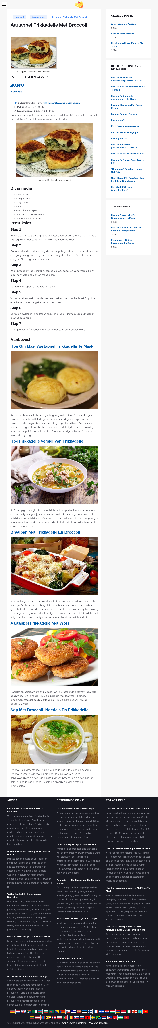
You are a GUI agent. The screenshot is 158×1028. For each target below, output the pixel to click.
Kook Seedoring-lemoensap (125, 126)
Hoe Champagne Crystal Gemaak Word (77, 844)
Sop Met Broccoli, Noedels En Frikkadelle (49, 710)
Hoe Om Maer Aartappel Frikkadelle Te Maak (51, 346)
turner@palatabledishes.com (64, 102)
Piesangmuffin (118, 120)
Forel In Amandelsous (122, 33)
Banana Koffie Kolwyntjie (124, 132)
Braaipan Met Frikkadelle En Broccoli (45, 532)
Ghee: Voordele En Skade (124, 24)
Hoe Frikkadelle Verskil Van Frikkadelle (46, 441)
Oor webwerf (68, 1023)
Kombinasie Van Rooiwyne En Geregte (77, 918)
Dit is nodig (17, 84)
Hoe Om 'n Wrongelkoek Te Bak (127, 153)
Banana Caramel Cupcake (124, 114)
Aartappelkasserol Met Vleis (120, 961)
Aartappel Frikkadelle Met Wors (40, 623)
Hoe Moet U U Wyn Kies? (70, 958)
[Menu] (4, 4)
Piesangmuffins (119, 138)
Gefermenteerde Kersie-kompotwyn (75, 808)
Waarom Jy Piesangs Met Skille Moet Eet (28, 936)
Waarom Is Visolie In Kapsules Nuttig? (27, 976)
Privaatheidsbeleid (97, 1023)
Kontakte (81, 1023)
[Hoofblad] (79, 4)
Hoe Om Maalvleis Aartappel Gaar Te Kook (128, 848)
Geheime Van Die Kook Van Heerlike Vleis (127, 808)
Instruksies (17, 91)
